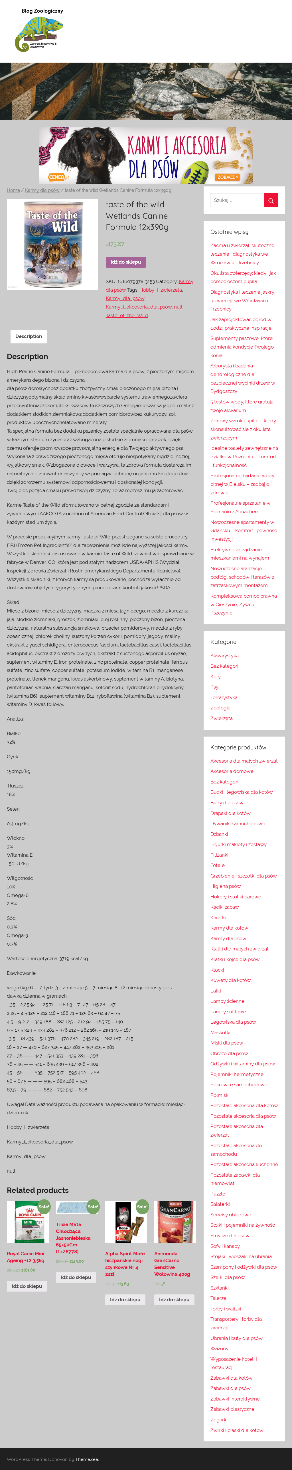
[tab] (28, 337)
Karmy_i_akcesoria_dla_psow (139, 307)
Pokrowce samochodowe (238, 1084)
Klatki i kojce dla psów (235, 959)
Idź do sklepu (126, 262)
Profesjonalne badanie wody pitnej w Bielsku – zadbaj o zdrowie (242, 484)
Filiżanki (219, 855)
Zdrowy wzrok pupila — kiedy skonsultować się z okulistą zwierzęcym (243, 429)
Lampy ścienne (227, 1001)
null (178, 307)
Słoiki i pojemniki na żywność (242, 1225)
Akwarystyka (224, 656)
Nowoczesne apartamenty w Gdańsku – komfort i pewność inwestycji (243, 530)
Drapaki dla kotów (230, 813)
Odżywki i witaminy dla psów (242, 1064)
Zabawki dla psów (230, 1388)
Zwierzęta (221, 718)
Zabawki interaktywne (235, 1399)
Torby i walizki (225, 1309)
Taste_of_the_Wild (127, 315)
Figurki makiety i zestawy (238, 844)
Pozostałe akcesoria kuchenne (244, 1164)
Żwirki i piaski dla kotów (236, 1430)
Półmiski (220, 1095)
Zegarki (219, 1420)
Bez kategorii (225, 666)
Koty (215, 676)
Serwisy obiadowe (230, 1215)
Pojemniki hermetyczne (236, 1074)
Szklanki (219, 1288)
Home (13, 190)
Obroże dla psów (229, 1053)
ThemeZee (86, 1459)
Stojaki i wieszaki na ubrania (241, 1256)
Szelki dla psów (227, 1277)
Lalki (215, 991)
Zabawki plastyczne (232, 1409)
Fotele (217, 865)
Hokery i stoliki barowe (235, 897)
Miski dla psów (226, 1043)
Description (28, 336)
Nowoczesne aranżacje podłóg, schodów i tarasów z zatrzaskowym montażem (242, 577)
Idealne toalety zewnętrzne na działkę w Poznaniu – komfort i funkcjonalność (244, 456)
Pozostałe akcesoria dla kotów (244, 1105)
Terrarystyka (224, 697)
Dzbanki (219, 834)
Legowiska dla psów (233, 1022)
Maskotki (220, 1032)
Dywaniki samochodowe (237, 823)
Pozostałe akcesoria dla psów (243, 1116)
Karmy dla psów (42, 190)
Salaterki (220, 1204)
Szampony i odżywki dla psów (243, 1267)
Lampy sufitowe (228, 1012)
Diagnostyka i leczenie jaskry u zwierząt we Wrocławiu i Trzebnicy (242, 300)
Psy (214, 687)
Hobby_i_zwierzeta (160, 290)
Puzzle (217, 1194)
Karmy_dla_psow (125, 298)
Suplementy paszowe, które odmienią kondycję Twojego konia (242, 346)
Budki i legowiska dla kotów (241, 792)
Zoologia (220, 708)
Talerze (218, 1298)
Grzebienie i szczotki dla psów (243, 876)
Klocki (217, 970)
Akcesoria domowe (232, 771)
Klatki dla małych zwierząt (239, 949)
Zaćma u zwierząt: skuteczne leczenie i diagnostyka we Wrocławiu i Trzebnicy (242, 253)
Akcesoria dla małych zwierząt (244, 761)
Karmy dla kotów (229, 928)
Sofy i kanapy (225, 1246)
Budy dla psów (227, 802)
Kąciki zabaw (224, 907)
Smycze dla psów (230, 1235)
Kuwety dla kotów (230, 980)
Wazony (219, 1348)
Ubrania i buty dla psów (236, 1338)
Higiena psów (225, 886)
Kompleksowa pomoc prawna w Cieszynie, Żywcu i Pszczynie (243, 604)
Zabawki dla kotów (231, 1378)
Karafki (218, 917)
